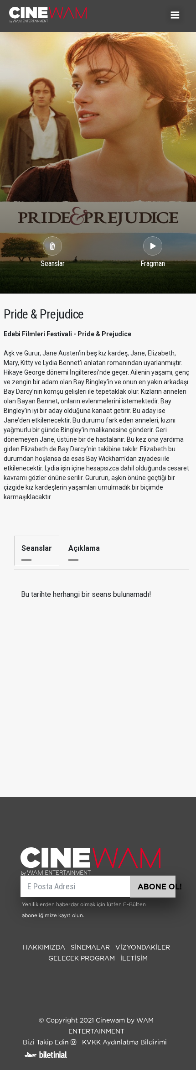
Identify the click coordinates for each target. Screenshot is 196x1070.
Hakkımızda (44, 947)
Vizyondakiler (142, 947)
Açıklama (84, 548)
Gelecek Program (81, 958)
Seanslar (36, 548)
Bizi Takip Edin (47, 1042)
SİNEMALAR (90, 947)
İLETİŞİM (134, 958)
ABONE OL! (156, 887)
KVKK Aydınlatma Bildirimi (124, 1042)
